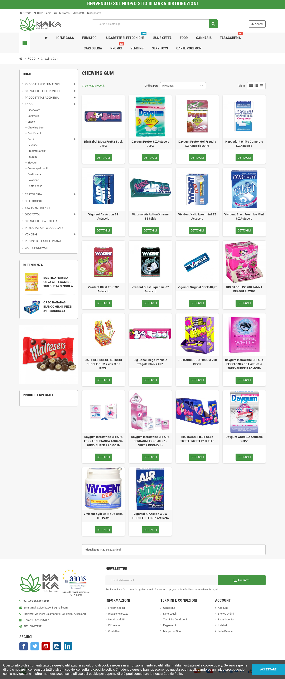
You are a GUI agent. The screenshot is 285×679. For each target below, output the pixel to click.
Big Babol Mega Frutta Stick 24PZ (103, 143)
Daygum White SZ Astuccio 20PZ (244, 439)
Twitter (34, 646)
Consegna (169, 607)
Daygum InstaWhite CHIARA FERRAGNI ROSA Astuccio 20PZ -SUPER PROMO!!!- (244, 364)
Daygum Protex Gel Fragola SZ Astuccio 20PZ (197, 143)
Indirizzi (222, 625)
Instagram (57, 646)
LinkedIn (68, 646)
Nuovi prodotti (116, 619)
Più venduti (114, 625)
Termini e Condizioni (175, 619)
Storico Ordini (226, 613)
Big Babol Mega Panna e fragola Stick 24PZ (150, 362)
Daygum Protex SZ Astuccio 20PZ (150, 143)
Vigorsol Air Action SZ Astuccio (103, 216)
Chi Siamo (63, 13)
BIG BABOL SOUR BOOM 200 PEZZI (197, 362)
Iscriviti (243, 580)
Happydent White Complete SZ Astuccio (244, 143)
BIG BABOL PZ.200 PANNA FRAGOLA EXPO (244, 289)
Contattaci (114, 631)
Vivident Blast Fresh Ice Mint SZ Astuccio (244, 216)
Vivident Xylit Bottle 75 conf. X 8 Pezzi (103, 516)
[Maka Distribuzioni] (40, 23)
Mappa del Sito (172, 631)
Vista (241, 85)
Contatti (79, 13)
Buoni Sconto (225, 619)
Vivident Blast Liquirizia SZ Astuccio (150, 289)
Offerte (25, 13)
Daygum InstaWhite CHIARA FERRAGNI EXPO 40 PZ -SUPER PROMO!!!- (150, 441)
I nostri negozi (116, 607)
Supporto (94, 13)
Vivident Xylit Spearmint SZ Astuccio (197, 216)
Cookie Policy (173, 674)
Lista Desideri (226, 631)
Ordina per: (151, 85)
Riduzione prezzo (118, 613)
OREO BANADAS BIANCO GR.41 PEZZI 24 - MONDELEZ (57, 306)
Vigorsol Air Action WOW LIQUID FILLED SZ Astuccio (150, 516)
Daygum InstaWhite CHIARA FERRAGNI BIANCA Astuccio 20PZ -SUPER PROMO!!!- (103, 441)
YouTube (46, 646)
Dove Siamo (42, 13)
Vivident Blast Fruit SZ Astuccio (103, 289)
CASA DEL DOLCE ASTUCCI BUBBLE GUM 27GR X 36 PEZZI (103, 364)
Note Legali (170, 613)
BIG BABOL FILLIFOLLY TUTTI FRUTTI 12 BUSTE (197, 439)
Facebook (23, 646)
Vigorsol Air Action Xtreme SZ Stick (150, 216)
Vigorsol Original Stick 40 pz (197, 287)
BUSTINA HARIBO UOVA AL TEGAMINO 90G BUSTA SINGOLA (58, 282)
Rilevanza (168, 85)
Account (223, 607)
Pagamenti (169, 625)
